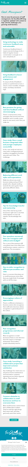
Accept (14, 454)
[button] (26, 442)
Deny (14, 458)
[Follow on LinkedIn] (15, 438)
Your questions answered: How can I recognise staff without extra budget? (13, 239)
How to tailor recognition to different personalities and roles (13, 269)
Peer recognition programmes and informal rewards (13, 331)
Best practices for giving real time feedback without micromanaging (13, 110)
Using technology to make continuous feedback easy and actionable (13, 44)
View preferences (14, 461)
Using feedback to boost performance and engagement (12, 77)
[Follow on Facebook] (13, 438)
